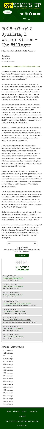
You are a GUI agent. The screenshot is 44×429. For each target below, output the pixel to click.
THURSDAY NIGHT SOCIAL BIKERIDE (14, 311)
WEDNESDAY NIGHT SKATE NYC (13, 295)
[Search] (35, 243)
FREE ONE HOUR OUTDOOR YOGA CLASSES (17, 303)
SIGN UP (22, 255)
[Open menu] (26, 19)
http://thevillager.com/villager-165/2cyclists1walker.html (20, 66)
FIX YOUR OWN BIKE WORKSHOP (13, 278)
